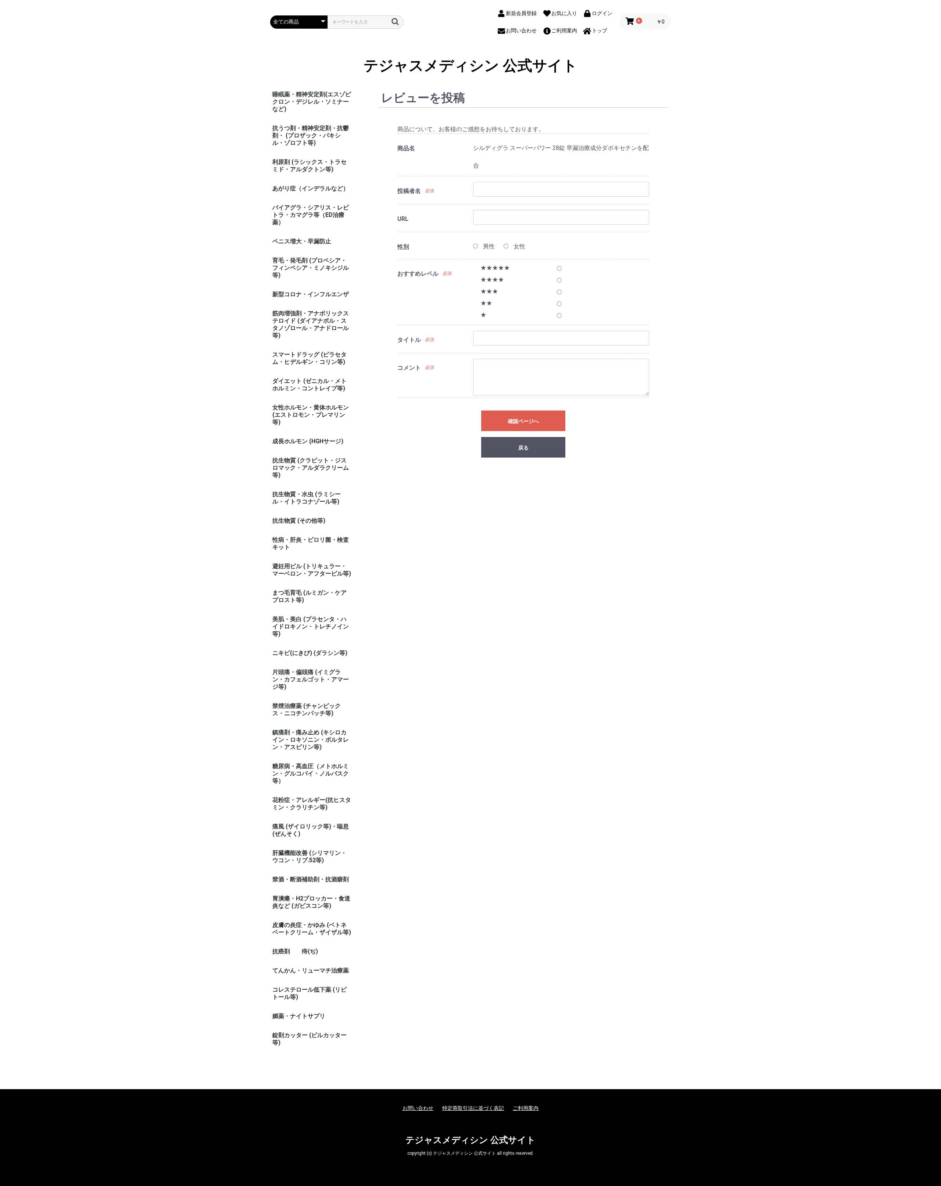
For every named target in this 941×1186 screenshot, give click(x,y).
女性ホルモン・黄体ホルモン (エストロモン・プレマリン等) (310, 415)
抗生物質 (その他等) (298, 520)
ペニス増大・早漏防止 (301, 241)
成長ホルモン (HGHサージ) (307, 441)
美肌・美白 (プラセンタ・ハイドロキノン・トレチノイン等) (310, 626)
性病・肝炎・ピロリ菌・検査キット (310, 543)
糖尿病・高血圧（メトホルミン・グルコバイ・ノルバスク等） (310, 773)
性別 (403, 246)
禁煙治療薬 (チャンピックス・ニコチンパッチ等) (306, 709)
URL (402, 218)
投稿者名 (409, 190)
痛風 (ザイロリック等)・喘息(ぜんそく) (310, 830)
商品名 (406, 148)
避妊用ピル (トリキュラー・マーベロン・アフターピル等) (311, 570)
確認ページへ (523, 421)
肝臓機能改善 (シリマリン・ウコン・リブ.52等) (309, 856)
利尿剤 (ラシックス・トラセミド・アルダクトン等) (309, 165)
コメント (409, 367)
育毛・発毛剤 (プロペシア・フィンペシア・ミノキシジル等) (310, 268)
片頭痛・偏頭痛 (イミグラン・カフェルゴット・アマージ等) (310, 679)
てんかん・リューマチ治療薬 (310, 970)
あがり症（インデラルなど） (310, 188)
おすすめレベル (418, 273)
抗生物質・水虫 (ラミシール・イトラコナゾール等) (306, 498)
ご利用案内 (526, 1108)
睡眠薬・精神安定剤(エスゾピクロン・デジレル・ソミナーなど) (311, 101)
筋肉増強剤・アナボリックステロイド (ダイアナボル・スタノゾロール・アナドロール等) (310, 324)
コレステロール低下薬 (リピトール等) (309, 993)
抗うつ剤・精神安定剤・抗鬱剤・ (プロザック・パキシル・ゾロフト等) (310, 135)
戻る (523, 448)
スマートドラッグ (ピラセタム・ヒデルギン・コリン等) (309, 358)
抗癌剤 (281, 951)
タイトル (409, 339)
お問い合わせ (417, 1108)
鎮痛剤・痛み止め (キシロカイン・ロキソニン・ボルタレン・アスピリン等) (310, 739)
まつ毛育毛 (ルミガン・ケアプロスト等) (309, 596)
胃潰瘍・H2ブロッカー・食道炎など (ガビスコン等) (311, 902)
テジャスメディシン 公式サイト (470, 66)
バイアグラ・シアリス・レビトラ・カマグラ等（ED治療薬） (310, 215)
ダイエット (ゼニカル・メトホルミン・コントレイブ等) (309, 384)
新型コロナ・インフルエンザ (310, 294)
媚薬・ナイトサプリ (298, 1016)
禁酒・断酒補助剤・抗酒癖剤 (310, 879)
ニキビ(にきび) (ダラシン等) (309, 652)
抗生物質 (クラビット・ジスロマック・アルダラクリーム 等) (310, 468)
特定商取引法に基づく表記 (473, 1108)
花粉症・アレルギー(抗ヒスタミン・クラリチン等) (311, 803)
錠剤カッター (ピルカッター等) (309, 1039)
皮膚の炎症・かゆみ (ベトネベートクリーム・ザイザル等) (311, 928)
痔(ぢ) (310, 951)
